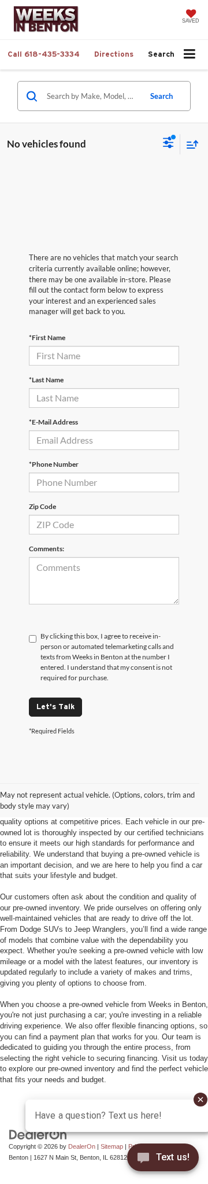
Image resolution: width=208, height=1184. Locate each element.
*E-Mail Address (53, 422)
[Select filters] (168, 144)
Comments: (46, 548)
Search (161, 96)
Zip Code (42, 506)
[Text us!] (163, 1160)
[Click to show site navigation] (190, 54)
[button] (43, 54)
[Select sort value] (189, 144)
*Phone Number (54, 464)
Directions (113, 54)
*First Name (47, 337)
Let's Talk (55, 706)
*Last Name (46, 379)
